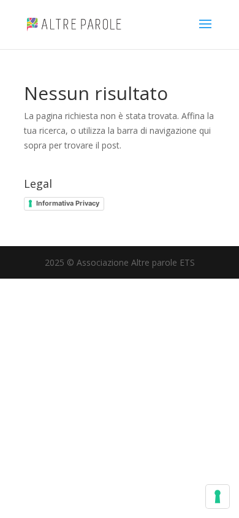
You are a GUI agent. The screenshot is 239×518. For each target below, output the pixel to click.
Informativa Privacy (67, 203)
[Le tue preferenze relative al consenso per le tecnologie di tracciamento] (217, 496)
